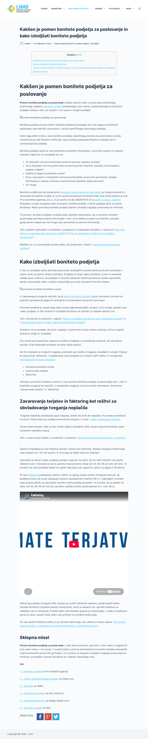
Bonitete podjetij (53, 106)
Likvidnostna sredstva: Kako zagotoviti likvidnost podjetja (52, 322)
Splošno (95, 44)
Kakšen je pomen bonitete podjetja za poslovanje (58, 60)
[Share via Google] (48, 716)
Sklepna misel (40, 71)
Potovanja (114, 9)
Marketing (56, 9)
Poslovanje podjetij (78, 9)
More (128, 9)
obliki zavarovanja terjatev (105, 419)
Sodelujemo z (83, 44)
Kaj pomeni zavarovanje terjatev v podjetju (101, 437)
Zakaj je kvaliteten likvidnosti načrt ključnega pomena (92, 318)
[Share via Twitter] (55, 716)
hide (79, 55)
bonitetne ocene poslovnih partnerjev (80, 192)
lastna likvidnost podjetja (77, 296)
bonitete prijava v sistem (105, 199)
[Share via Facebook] (40, 716)
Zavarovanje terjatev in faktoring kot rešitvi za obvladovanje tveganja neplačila (74, 67)
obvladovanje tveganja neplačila (37, 359)
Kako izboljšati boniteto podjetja (50, 64)
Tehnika (98, 9)
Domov (44, 9)
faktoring (33, 474)
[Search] (139, 9)
